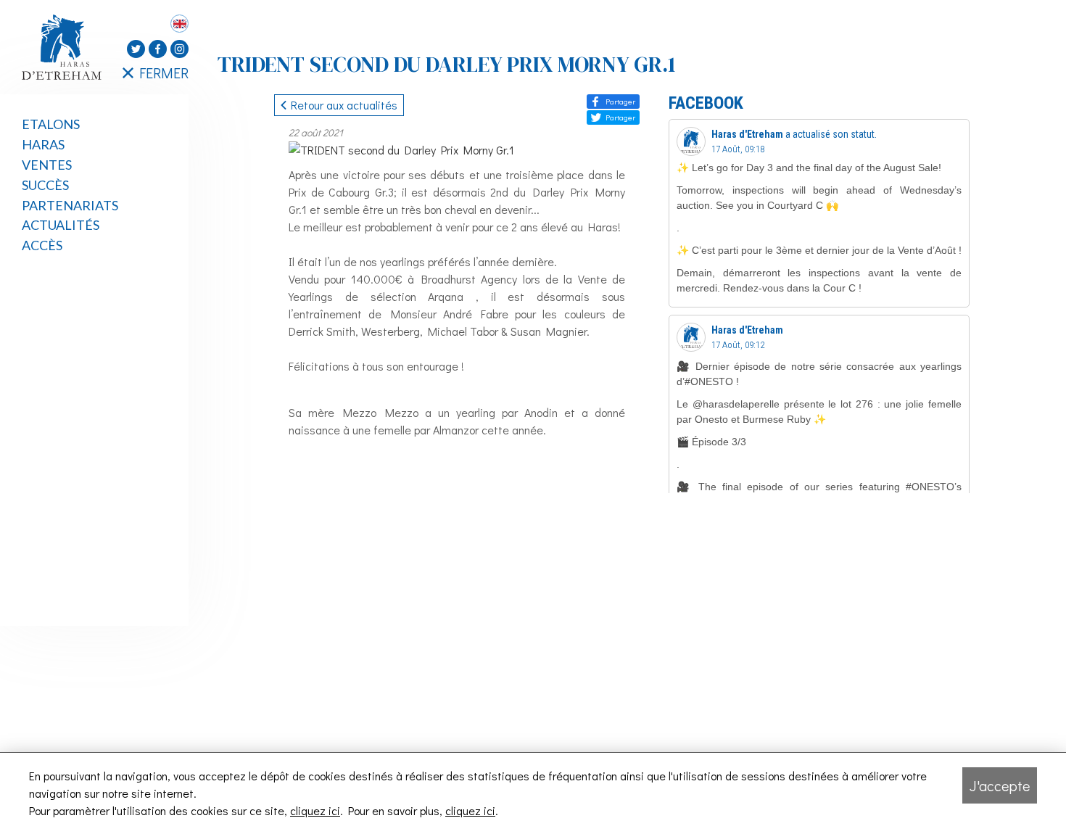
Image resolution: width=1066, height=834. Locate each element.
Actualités (60, 225)
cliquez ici (315, 810)
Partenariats (70, 205)
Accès (42, 245)
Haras (43, 144)
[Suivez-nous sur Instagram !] (179, 49)
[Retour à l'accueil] (65, 47)
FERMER (164, 72)
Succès (45, 185)
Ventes (47, 165)
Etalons (51, 124)
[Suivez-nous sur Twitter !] (136, 49)
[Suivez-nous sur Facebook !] (158, 49)
